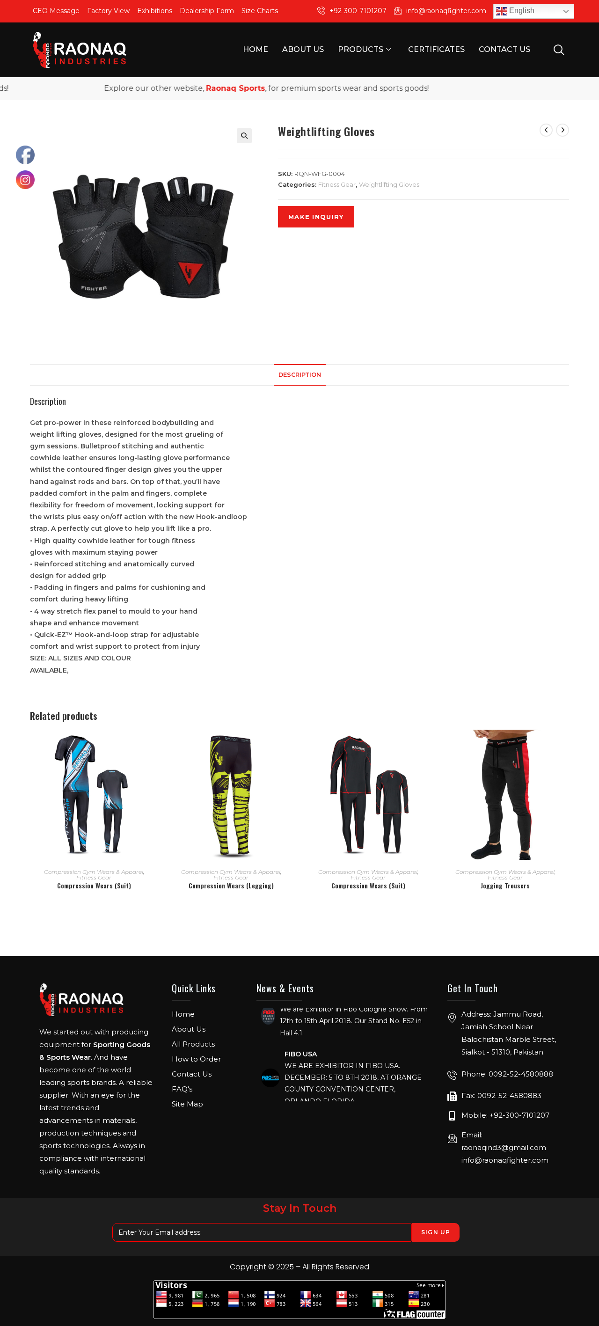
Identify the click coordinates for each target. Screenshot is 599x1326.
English (520, 11)
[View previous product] (546, 130)
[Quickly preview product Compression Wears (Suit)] (154, 746)
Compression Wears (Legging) (231, 885)
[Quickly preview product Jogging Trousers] (565, 746)
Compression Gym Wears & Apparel (93, 871)
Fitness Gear (337, 184)
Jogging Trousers (505, 885)
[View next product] (562, 130)
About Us (303, 49)
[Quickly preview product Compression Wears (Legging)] (291, 746)
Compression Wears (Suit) (94, 885)
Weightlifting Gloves (389, 184)
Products (360, 49)
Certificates (436, 49)
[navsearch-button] (559, 49)
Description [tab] (299, 374)
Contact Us (504, 49)
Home (255, 49)
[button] (244, 135)
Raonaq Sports (212, 88)
